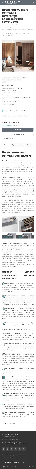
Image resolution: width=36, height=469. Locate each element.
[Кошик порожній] (33, 2)
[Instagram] (7, 449)
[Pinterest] (24, 449)
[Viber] (15, 449)
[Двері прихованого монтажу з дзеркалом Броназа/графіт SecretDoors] (18, 56)
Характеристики (17, 145)
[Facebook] (3, 449)
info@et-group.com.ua (11, 439)
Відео (28, 145)
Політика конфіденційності (9, 458)
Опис (5, 145)
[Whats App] (20, 449)
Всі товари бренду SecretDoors (18, 110)
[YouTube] (11, 449)
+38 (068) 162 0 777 (10, 434)
